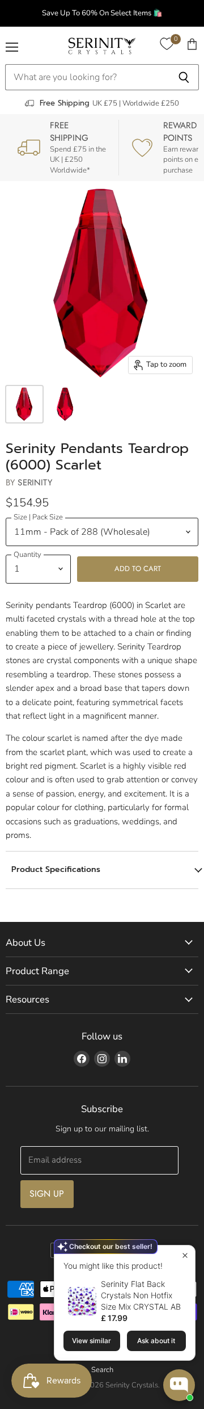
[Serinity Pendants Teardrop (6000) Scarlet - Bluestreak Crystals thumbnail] (24, 404)
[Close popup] (185, 1255)
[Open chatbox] (179, 1385)
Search (102, 1370)
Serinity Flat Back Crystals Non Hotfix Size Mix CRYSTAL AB (141, 1295)
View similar (91, 1340)
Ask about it (156, 1340)
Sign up (47, 1193)
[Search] (184, 77)
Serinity (35, 482)
